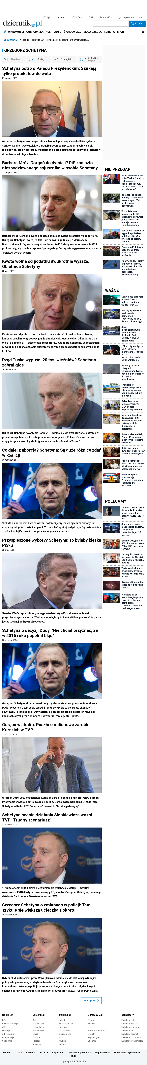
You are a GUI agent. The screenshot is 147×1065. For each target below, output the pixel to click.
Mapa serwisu (102, 1052)
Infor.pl (5, 1020)
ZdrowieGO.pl (106, 17)
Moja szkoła (64, 1030)
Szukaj (139, 23)
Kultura (62, 1044)
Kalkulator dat (127, 1020)
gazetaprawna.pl (126, 17)
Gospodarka (38, 1027)
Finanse (91, 1023)
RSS (73, 1056)
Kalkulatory (127, 1015)
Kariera (44, 1052)
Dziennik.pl (39, 1015)
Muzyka (62, 1041)
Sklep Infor (7, 1041)
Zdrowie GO (38, 40)
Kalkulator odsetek (129, 1034)
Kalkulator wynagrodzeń (132, 1041)
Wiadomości (38, 1030)
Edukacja (63, 1027)
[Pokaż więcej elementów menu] (143, 32)
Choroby (91, 1034)
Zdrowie (36, 1037)
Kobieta (62, 1020)
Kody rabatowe (66, 1023)
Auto (35, 1020)
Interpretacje (8, 1037)
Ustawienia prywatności (127, 1052)
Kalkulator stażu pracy (131, 1027)
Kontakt (7, 1052)
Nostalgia (24, 40)
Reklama (30, 1052)
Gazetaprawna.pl (10, 1023)
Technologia (38, 1023)
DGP (91, 17)
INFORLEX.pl (76, 17)
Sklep (140, 17)
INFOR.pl (46, 17)
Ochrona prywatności (79, 1052)
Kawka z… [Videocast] (57, 40)
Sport (35, 1034)
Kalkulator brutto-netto (131, 1037)
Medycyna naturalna (97, 1030)
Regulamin (57, 1052)
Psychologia (93, 1037)
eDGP (4, 1027)
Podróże (36, 1041)
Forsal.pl (6, 1030)
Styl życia (92, 1041)
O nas (19, 1052)
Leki (89, 1027)
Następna (90, 1000)
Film (61, 1037)
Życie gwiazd (65, 1034)
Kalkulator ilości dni (130, 1023)
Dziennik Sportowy (79, 40)
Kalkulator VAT (128, 1030)
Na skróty (7, 1015)
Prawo (91, 1020)
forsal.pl (60, 17)
